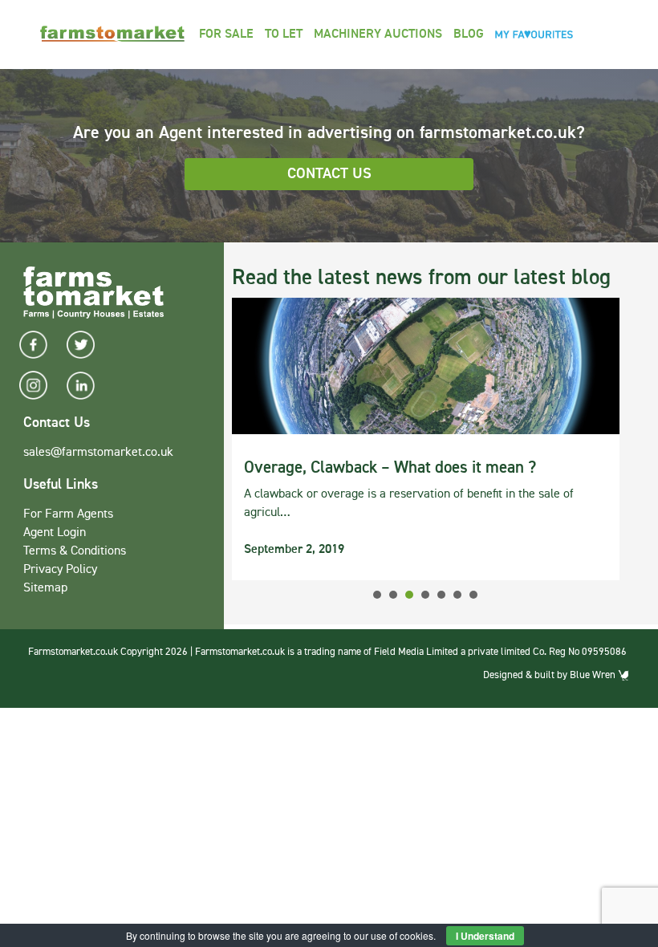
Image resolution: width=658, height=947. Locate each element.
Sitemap (45, 588)
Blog (468, 34)
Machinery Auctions (378, 34)
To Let (284, 34)
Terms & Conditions (74, 551)
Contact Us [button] (329, 173)
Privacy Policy (60, 569)
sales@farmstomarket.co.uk (98, 452)
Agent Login (54, 532)
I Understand (485, 936)
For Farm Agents (68, 514)
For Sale (226, 34)
